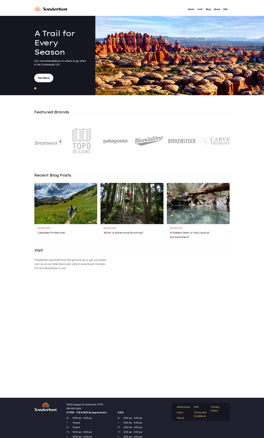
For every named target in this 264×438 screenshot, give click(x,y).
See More (44, 77)
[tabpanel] (132, 55)
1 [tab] (35, 88)
